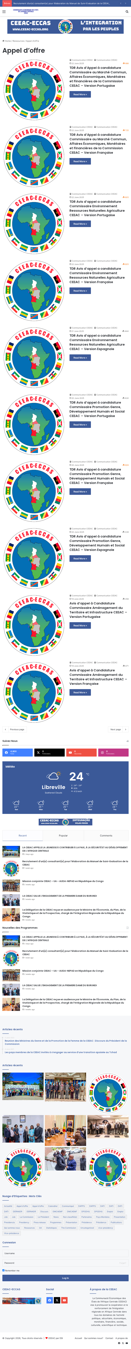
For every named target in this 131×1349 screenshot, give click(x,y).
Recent (23, 835)
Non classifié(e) (70, 1217)
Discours (44, 1211)
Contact (109, 1338)
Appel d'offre (22, 1206)
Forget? (122, 1263)
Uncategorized (87, 1228)
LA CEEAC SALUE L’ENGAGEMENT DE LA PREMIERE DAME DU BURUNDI (59, 895)
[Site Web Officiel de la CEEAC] (25, 11)
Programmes (55, 1222)
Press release (40, 1222)
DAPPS (81, 1206)
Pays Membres (102, 1217)
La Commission (26, 1217)
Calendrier (53, 1206)
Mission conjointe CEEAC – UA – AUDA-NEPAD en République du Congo (63, 881)
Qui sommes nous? (93, 1338)
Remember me (11, 1270)
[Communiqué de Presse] (23, 1167)
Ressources (18, 41)
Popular (63, 835)
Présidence (87, 1222)
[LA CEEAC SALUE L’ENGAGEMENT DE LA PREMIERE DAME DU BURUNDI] (11, 900)
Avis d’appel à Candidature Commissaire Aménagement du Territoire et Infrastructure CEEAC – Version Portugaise (98, 610)
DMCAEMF (58, 1211)
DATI (102, 1206)
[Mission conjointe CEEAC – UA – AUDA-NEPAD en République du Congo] (11, 886)
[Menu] (4, 12)
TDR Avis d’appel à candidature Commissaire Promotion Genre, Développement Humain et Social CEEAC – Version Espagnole (97, 543)
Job (6, 1217)
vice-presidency (105, 1228)
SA (40, 1228)
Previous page (17, 729)
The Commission (68, 1228)
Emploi (110, 1211)
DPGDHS (85, 1211)
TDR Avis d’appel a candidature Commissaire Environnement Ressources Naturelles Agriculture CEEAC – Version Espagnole (97, 342)
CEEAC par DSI (55, 1338)
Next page (116, 729)
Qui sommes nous (12, 1228)
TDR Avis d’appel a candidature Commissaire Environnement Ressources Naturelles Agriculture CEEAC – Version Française (97, 275)
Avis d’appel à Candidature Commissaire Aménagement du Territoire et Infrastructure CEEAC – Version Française (98, 677)
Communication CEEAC (82, 60)
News (56, 1217)
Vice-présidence (11, 1233)
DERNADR (17, 1211)
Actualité (8, 1206)
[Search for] (127, 12)
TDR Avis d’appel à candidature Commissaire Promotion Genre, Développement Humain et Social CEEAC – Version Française (97, 476)
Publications (116, 1222)
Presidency (24, 1222)
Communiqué (68, 1206)
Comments (106, 835)
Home (7, 41)
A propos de (122, 1338)
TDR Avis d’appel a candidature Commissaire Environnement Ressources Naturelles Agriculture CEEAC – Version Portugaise (97, 208)
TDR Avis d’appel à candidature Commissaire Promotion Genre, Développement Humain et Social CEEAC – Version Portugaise (97, 409)
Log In (65, 1278)
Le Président (43, 1217)
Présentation (71, 1222)
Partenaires (86, 1217)
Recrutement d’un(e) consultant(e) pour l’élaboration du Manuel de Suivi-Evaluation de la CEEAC (61, 3)
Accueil (78, 1338)
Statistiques (51, 1228)
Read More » (80, 94)
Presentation (119, 1217)
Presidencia (9, 1222)
